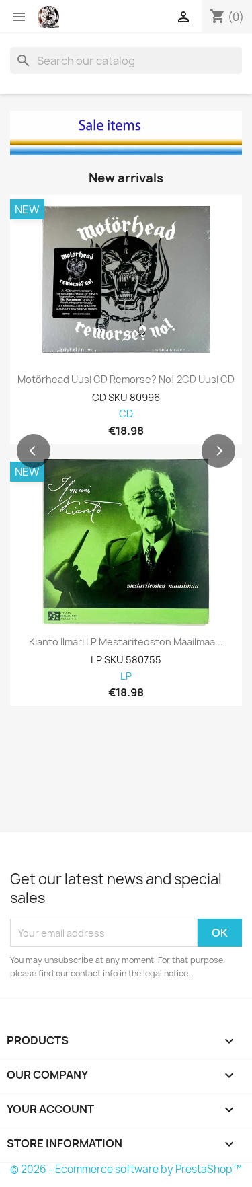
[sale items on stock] (126, 133)
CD (126, 414)
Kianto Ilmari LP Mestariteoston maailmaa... (126, 642)
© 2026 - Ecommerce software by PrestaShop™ (126, 1169)
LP (126, 676)
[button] (33, 451)
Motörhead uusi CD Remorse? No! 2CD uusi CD (126, 379)
